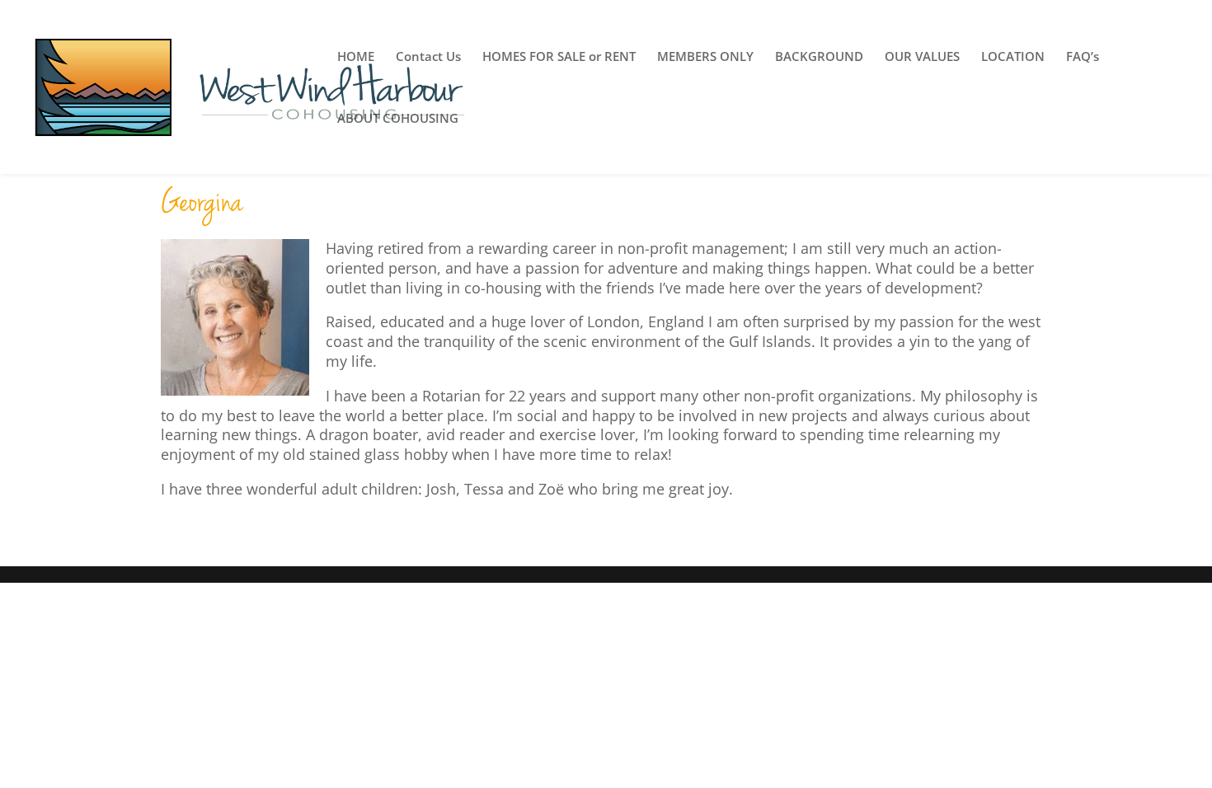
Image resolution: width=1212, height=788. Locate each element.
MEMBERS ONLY (705, 57)
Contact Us (428, 57)
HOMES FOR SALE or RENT (559, 57)
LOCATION (1013, 57)
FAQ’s (1082, 57)
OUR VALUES (922, 57)
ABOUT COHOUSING (397, 119)
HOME (355, 57)
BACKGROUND (819, 57)
